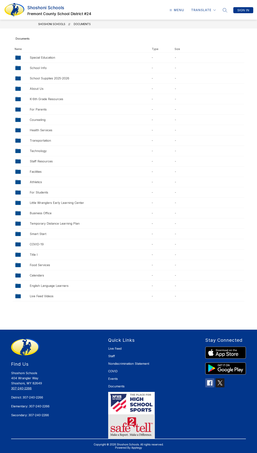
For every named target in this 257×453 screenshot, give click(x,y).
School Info (38, 68)
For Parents (38, 109)
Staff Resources (41, 161)
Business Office (41, 213)
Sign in (243, 10)
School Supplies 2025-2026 (49, 78)
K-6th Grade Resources (46, 99)
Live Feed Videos (41, 296)
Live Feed (115, 348)
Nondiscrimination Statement (128, 363)
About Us (36, 89)
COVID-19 (37, 244)
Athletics (36, 182)
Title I (34, 254)
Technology (38, 151)
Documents (82, 24)
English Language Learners (49, 286)
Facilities (36, 172)
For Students (39, 192)
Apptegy (136, 447)
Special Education (42, 57)
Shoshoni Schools (51, 24)
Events (113, 379)
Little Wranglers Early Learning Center (57, 203)
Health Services (41, 130)
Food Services (40, 265)
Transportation (40, 140)
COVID (113, 371)
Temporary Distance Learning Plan (55, 223)
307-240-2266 (21, 388)
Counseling (38, 120)
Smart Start (38, 234)
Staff (111, 356)
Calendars (37, 275)
